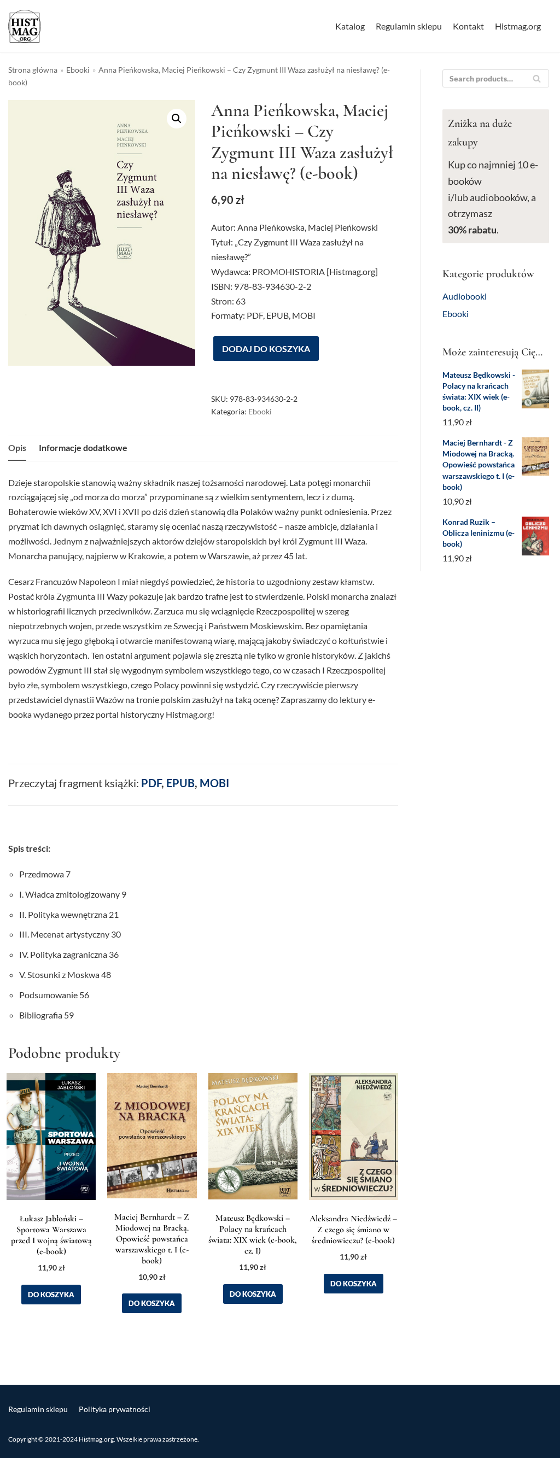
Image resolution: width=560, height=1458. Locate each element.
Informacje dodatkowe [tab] (83, 447)
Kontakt (468, 26)
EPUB (180, 782)
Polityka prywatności (114, 1409)
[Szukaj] (536, 78)
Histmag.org (518, 26)
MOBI (214, 782)
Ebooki (78, 70)
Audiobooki (464, 296)
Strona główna (32, 70)
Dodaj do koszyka (266, 348)
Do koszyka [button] (51, 1294)
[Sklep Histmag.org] (24, 26)
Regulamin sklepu (409, 26)
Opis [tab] (17, 447)
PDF (151, 782)
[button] (176, 118)
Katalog (350, 26)
